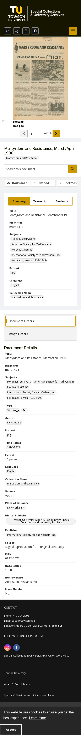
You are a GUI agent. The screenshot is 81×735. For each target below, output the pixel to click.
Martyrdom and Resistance (22, 158)
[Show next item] (56, 133)
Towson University (15, 673)
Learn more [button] (37, 718)
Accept (11, 729)
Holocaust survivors (23, 239)
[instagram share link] (7, 647)
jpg (13, 272)
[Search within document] (72, 169)
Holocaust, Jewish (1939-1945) (29, 260)
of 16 (48, 133)
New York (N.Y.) (16, 507)
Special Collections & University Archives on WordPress (36, 655)
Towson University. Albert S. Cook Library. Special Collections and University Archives (41, 521)
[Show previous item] (24, 133)
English (15, 285)
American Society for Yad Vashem (31, 244)
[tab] (19, 201)
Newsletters (14, 422)
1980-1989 (13, 447)
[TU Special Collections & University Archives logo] (37, 13)
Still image (13, 410)
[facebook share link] (16, 647)
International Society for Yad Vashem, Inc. (35, 255)
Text (25, 410)
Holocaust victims (21, 249)
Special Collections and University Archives (29, 695)
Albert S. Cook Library (17, 684)
